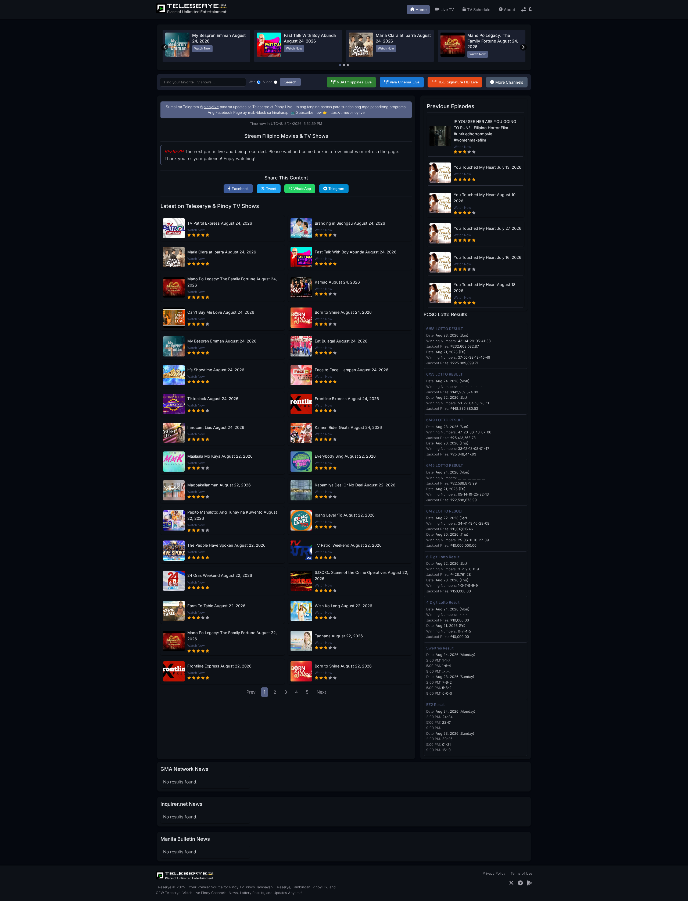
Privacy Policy (494, 873)
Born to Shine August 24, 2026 (343, 312)
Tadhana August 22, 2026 (339, 636)
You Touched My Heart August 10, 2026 (485, 197)
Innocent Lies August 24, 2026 (215, 427)
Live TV (447, 9)
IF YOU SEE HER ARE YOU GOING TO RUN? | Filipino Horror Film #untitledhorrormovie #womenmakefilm (485, 130)
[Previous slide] (164, 47)
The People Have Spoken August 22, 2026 (226, 545)
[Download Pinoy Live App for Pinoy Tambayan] (529, 883)
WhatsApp (302, 188)
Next (321, 692)
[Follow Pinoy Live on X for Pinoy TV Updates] (511, 883)
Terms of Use (521, 873)
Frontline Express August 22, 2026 (219, 666)
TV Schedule (478, 9)
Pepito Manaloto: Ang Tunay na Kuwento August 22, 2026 (232, 515)
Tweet (271, 188)
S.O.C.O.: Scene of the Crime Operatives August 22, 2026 (361, 575)
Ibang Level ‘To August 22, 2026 (345, 515)
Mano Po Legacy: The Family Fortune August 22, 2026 (232, 635)
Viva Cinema (405, 82)
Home (421, 9)
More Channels (509, 82)
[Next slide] (523, 47)
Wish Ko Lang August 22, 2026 (343, 605)
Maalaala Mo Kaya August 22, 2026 (220, 456)
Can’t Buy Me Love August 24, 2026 (220, 312)
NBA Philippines (354, 82)
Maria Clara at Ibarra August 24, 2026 (221, 252)
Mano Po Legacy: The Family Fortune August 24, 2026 (492, 41)
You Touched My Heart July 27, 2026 (487, 228)
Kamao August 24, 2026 (337, 282)
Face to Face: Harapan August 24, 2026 (351, 370)
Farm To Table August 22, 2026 (216, 605)
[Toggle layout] (523, 9)
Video (268, 82)
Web (252, 82)
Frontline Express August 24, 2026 (347, 398)
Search (290, 82)
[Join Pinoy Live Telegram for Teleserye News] (520, 883)
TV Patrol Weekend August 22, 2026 (348, 545)
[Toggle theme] (530, 9)
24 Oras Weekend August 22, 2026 (219, 575)
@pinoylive (209, 107)
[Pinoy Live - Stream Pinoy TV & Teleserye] (192, 12)
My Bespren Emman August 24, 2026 (221, 341)
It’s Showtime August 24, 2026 (215, 370)
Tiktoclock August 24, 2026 (212, 398)
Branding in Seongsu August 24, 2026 (350, 223)
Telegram (336, 188)
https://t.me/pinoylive (346, 112)
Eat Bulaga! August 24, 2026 (341, 341)
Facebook (240, 188)
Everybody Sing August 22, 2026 (345, 456)
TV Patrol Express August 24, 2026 (219, 223)
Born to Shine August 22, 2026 (343, 666)
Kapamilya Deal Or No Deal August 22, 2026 (355, 485)
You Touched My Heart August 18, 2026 (485, 287)
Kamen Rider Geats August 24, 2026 (348, 427)
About (509, 9)
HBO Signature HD (458, 82)
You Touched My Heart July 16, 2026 (487, 257)
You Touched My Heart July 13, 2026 (487, 167)
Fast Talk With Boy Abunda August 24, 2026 (355, 252)
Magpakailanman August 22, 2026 (219, 485)
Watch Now (202, 48)
